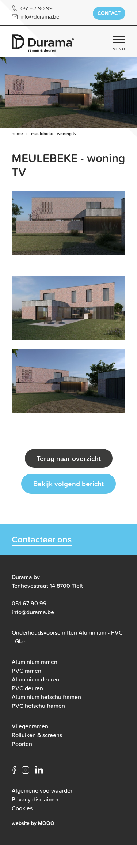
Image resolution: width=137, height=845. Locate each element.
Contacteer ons (42, 540)
